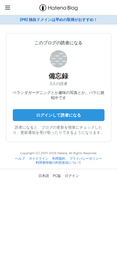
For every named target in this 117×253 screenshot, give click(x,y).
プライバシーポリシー (85, 158)
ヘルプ (20, 158)
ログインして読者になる (58, 115)
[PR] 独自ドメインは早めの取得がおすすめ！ (58, 19)
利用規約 (58, 158)
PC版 (57, 175)
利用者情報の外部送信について (58, 163)
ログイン (72, 175)
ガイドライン (38, 158)
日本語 (43, 175)
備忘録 (58, 76)
